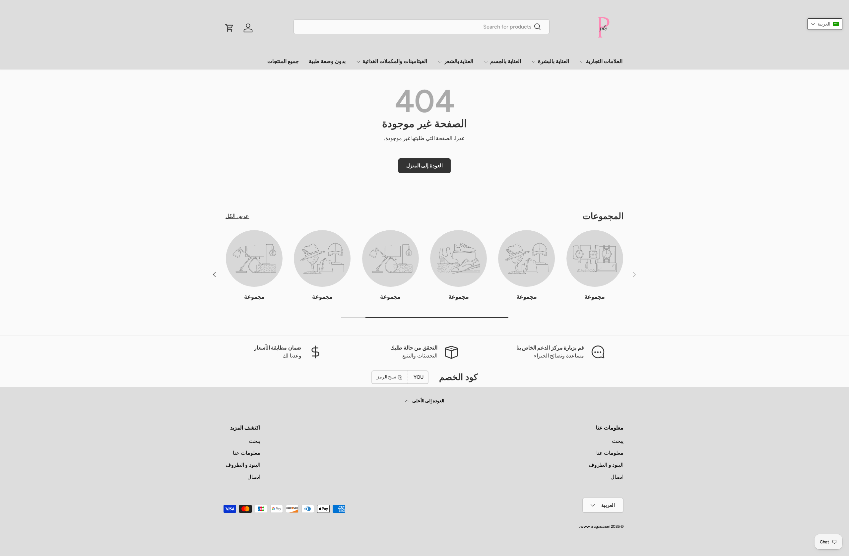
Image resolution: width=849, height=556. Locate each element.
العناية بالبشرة (553, 61)
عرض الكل (237, 216)
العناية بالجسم (505, 61)
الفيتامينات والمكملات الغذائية (394, 61)
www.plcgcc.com (595, 526)
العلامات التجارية (604, 61)
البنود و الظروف (606, 465)
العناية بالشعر (459, 61)
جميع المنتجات (283, 61)
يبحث (617, 441)
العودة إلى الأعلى (427, 401)
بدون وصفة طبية (327, 61)
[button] (825, 24)
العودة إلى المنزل (424, 166)
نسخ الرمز (386, 377)
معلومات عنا (609, 453)
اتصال (617, 477)
